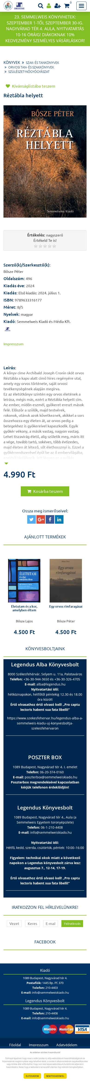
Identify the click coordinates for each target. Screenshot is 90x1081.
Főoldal (15, 1045)
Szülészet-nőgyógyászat (29, 72)
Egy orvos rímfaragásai (65, 606)
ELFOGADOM (32, 1076)
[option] (24, 593)
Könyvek (11, 62)
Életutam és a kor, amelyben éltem (24, 608)
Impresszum (38, 1045)
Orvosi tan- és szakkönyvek (31, 67)
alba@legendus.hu (51, 684)
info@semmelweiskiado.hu (51, 832)
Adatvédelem (66, 1045)
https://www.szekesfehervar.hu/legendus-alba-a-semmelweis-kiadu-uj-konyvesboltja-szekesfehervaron (45, 723)
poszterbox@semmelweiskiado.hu (51, 777)
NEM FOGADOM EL (55, 1076)
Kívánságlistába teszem (33, 86)
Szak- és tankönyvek (42, 63)
